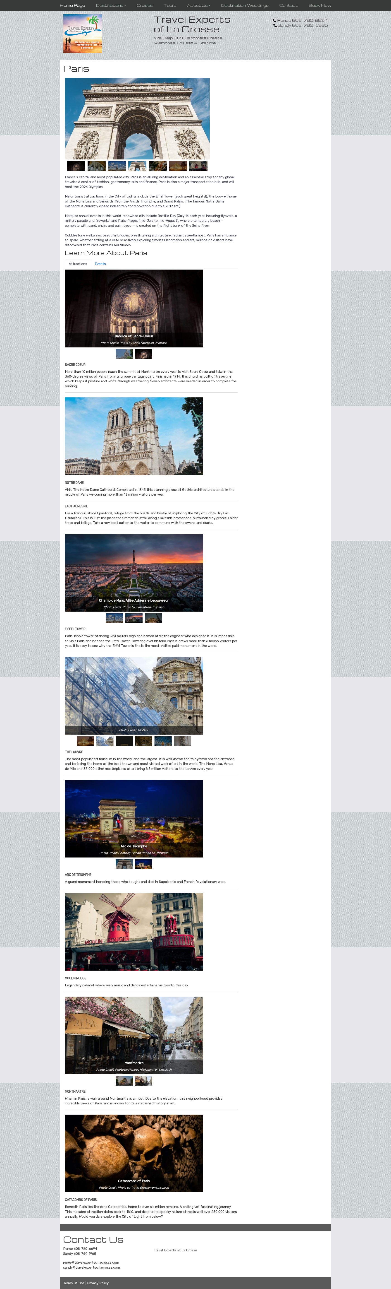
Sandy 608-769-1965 (79, 1254)
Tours (170, 5)
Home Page (72, 5)
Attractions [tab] (78, 264)
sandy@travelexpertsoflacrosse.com (91, 1267)
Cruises (145, 5)
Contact (288, 5)
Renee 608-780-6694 (80, 1249)
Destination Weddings (245, 5)
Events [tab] (100, 264)
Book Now (320, 5)
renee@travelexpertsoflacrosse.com (91, 1262)
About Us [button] (197, 5)
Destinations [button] (109, 5)
